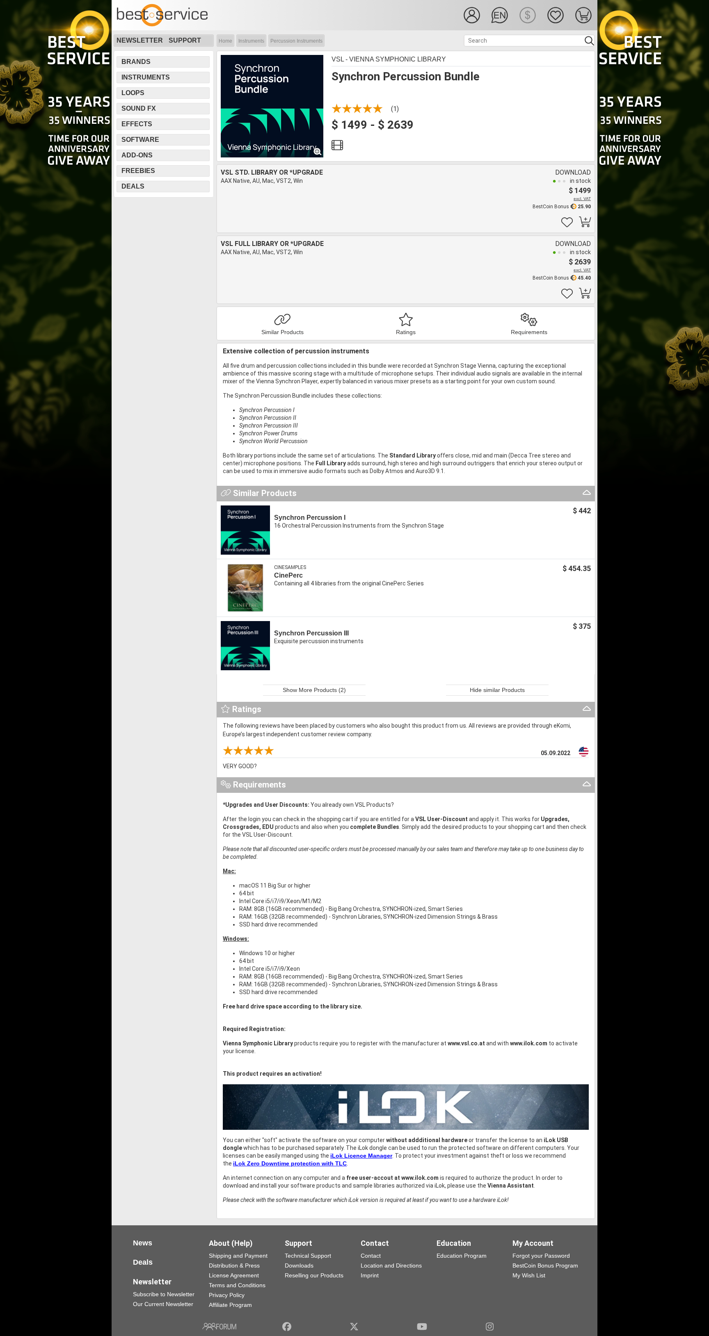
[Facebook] (286, 1326)
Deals (132, 186)
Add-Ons (137, 155)
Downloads (299, 1265)
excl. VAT (582, 198)
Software (140, 139)
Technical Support (308, 1255)
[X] (354, 1326)
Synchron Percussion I (309, 517)
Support (185, 40)
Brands (136, 61)
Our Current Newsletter (163, 1304)
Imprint (370, 1275)
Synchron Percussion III (311, 633)
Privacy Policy (227, 1295)
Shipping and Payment (238, 1255)
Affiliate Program (230, 1305)
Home (225, 41)
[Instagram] (490, 1326)
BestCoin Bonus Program (545, 1265)
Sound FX (138, 108)
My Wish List (528, 1275)
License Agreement (234, 1275)
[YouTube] (422, 1326)
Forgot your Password (541, 1255)
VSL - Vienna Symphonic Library (389, 59)
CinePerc (288, 575)
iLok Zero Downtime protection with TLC (290, 1163)
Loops (132, 92)
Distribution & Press (234, 1265)
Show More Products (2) (314, 690)
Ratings (406, 332)
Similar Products (282, 332)
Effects (136, 124)
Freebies (138, 170)
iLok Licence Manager (361, 1155)
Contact (371, 1255)
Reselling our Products (314, 1275)
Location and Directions (391, 1265)
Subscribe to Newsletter (163, 1294)
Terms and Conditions (237, 1285)
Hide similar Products (497, 690)
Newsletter (140, 40)
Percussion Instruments (296, 41)
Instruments (251, 41)
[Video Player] (337, 147)
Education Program (462, 1255)
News (142, 1243)
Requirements (529, 332)
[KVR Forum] (219, 1326)
